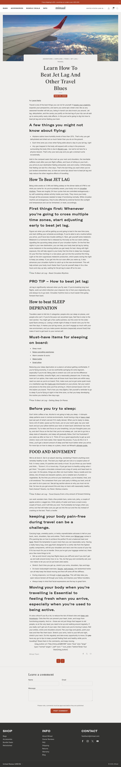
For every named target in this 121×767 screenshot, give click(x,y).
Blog (44, 755)
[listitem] (60, 2)
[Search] (117, 8)
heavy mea (85, 417)
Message (31, 688)
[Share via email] (91, 654)
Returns (45, 749)
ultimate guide (81, 445)
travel (60, 61)
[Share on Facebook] (83, 654)
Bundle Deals (33, 8)
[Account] (109, 8)
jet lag (74, 59)
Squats (60, 569)
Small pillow (36, 362)
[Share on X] (87, 654)
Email (64, 680)
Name (30, 680)
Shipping (45, 745)
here (31, 542)
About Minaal (47, 736)
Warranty (45, 752)
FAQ (43, 742)
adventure (48, 59)
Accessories (17, 8)
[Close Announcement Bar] (119, 2)
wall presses (68, 569)
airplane (58, 59)
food (66, 59)
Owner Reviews (48, 739)
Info (45, 8)
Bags (5, 8)
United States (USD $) (94, 8)
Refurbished (7, 745)
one (50, 545)
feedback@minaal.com (90, 736)
